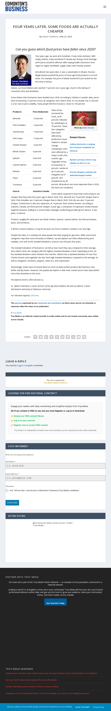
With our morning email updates (20, 455)
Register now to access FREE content (31, 425)
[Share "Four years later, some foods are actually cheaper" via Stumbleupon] (73, 337)
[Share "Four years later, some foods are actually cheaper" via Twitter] (40, 337)
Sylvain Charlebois (50, 36)
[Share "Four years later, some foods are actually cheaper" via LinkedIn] (62, 337)
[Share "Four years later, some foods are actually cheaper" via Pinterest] (57, 337)
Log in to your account (24, 420)
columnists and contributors (49, 303)
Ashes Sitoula (88, 128)
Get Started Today (55, 603)
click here (35, 295)
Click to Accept (82, 707)
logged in (21, 365)
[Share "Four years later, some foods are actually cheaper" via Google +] (46, 337)
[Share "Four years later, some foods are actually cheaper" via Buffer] (68, 337)
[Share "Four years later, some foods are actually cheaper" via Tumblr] (51, 337)
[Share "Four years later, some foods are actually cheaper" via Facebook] (35, 337)
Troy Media (17, 313)
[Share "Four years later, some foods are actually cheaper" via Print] (84, 337)
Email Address (12, 474)
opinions (18, 303)
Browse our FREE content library (29, 416)
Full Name (11, 461)
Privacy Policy (98, 707)
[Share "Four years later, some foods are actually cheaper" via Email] (78, 337)
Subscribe (12, 502)
